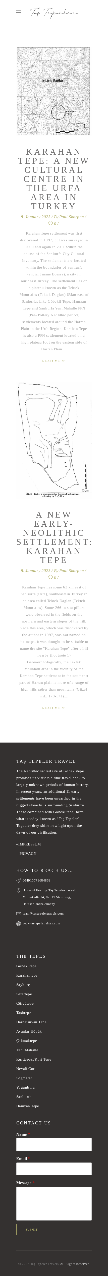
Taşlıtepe (23, 1013)
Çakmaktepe (26, 1041)
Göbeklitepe (26, 966)
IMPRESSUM (29, 844)
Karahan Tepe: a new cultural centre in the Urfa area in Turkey (54, 179)
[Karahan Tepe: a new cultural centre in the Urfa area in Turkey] (54, 91)
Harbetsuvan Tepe (31, 1022)
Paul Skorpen (71, 216)
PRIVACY (28, 854)
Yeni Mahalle (27, 1050)
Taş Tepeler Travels (44, 1264)
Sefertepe (24, 994)
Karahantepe (26, 975)
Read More (54, 361)
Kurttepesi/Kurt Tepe (33, 1059)
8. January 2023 (36, 216)
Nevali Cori (26, 1069)
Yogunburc (25, 1087)
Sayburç (23, 985)
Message (25, 1183)
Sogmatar (24, 1078)
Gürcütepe (25, 1003)
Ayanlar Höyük (29, 1031)
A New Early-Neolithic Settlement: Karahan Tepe (54, 537)
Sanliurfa (23, 1097)
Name (23, 1134)
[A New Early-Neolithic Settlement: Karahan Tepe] (54, 440)
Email (23, 1158)
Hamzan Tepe (27, 1106)
